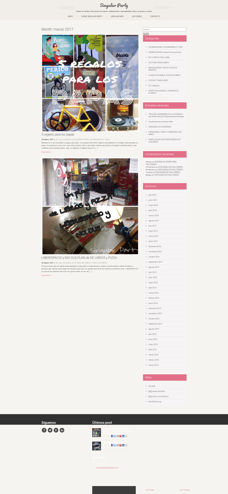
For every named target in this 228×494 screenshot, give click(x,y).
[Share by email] (126, 436)
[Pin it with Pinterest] (120, 436)
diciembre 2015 (154, 308)
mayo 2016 (153, 283)
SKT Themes (185, 490)
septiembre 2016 (155, 262)
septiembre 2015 (155, 324)
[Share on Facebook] (112, 436)
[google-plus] (56, 430)
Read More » (46, 152)
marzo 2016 (153, 293)
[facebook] (44, 430)
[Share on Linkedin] (123, 436)
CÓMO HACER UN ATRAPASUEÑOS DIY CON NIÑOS (164, 140)
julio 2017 (152, 226)
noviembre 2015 (155, 313)
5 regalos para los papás (57, 134)
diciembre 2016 (154, 246)
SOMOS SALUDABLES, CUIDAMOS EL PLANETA (163, 92)
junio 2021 (152, 200)
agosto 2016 (153, 267)
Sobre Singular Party (91, 16)
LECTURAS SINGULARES (158, 62)
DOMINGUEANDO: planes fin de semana (164, 52)
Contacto (155, 16)
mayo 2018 (153, 205)
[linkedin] (62, 430)
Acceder (151, 386)
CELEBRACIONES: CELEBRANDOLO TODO (92, 139)
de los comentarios (158, 396)
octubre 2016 (154, 257)
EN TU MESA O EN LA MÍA (159, 57)
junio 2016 (152, 277)
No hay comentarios (64, 139)
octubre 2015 (154, 319)
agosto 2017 (153, 221)
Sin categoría (153, 85)
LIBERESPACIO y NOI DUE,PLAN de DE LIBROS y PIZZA (79, 258)
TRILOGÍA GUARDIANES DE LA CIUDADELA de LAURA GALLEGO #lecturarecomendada (166, 115)
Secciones (137, 16)
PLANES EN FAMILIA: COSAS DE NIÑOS (90, 263)
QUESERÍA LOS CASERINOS (159, 127)
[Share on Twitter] (115, 436)
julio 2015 (152, 334)
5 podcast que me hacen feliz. (160, 122)
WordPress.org (154, 402)
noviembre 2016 (155, 252)
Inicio (70, 16)
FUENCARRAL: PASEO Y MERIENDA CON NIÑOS (165, 133)
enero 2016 (153, 303)
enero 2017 (153, 241)
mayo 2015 (153, 344)
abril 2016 (152, 288)
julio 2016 (152, 272)
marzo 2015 (153, 355)
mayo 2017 (153, 231)
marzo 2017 (153, 236)
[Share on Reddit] (118, 436)
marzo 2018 (153, 215)
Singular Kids (117, 16)
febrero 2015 (153, 360)
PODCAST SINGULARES (158, 80)
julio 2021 (152, 195)
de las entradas (156, 391)
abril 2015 (152, 350)
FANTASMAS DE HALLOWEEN (170, 167)
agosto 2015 (153, 329)
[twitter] (50, 430)
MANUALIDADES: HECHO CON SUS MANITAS (162, 69)
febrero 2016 (153, 298)
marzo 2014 (153, 365)
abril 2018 (152, 210)
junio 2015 (152, 339)
